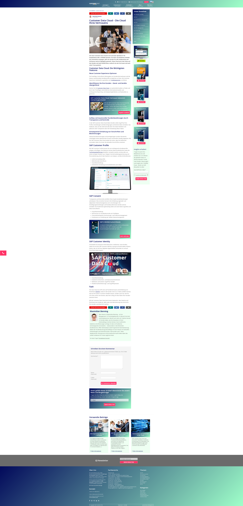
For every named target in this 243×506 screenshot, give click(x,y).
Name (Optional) (93, 373)
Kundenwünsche (115, 80)
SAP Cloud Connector (138, 33)
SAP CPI (135, 22)
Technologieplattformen (96, 152)
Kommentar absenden (109, 383)
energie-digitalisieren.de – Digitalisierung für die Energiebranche (120, 488)
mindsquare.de (111, 472)
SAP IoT (135, 17)
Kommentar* (94, 356)
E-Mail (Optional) (93, 378)
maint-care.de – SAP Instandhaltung (115, 481)
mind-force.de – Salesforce (113, 482)
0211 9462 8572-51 (123, 2)
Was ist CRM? (142, 482)
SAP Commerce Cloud (144, 479)
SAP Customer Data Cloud (139, 36)
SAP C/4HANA (137, 38)
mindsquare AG (150, 505)
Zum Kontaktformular (93, 497)
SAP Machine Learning (138, 14)
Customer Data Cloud (100, 10)
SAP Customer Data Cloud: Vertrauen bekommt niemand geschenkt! (107, 99)
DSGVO (98, 291)
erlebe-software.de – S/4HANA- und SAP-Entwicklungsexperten (120, 476)
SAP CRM (142, 480)
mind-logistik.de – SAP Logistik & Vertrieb (116, 485)
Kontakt (146, 1)
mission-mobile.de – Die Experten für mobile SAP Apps (118, 475)
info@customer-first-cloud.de (136, 2)
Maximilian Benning (97, 16)
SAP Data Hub (137, 30)
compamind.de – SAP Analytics (114, 477)
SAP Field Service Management (140, 19)
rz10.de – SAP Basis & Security (114, 474)
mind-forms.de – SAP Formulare (114, 479)
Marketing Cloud (143, 494)
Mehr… (135, 41)
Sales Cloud (142, 491)
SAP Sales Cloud (143, 481)
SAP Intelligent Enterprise (139, 25)
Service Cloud (142, 492)
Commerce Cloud (143, 496)
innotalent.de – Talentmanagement (115, 484)
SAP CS (141, 484)
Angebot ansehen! (124, 112)
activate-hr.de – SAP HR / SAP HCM (114, 480)
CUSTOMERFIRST (92, 10)
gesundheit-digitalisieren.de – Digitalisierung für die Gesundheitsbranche (122, 486)
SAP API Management (138, 28)
